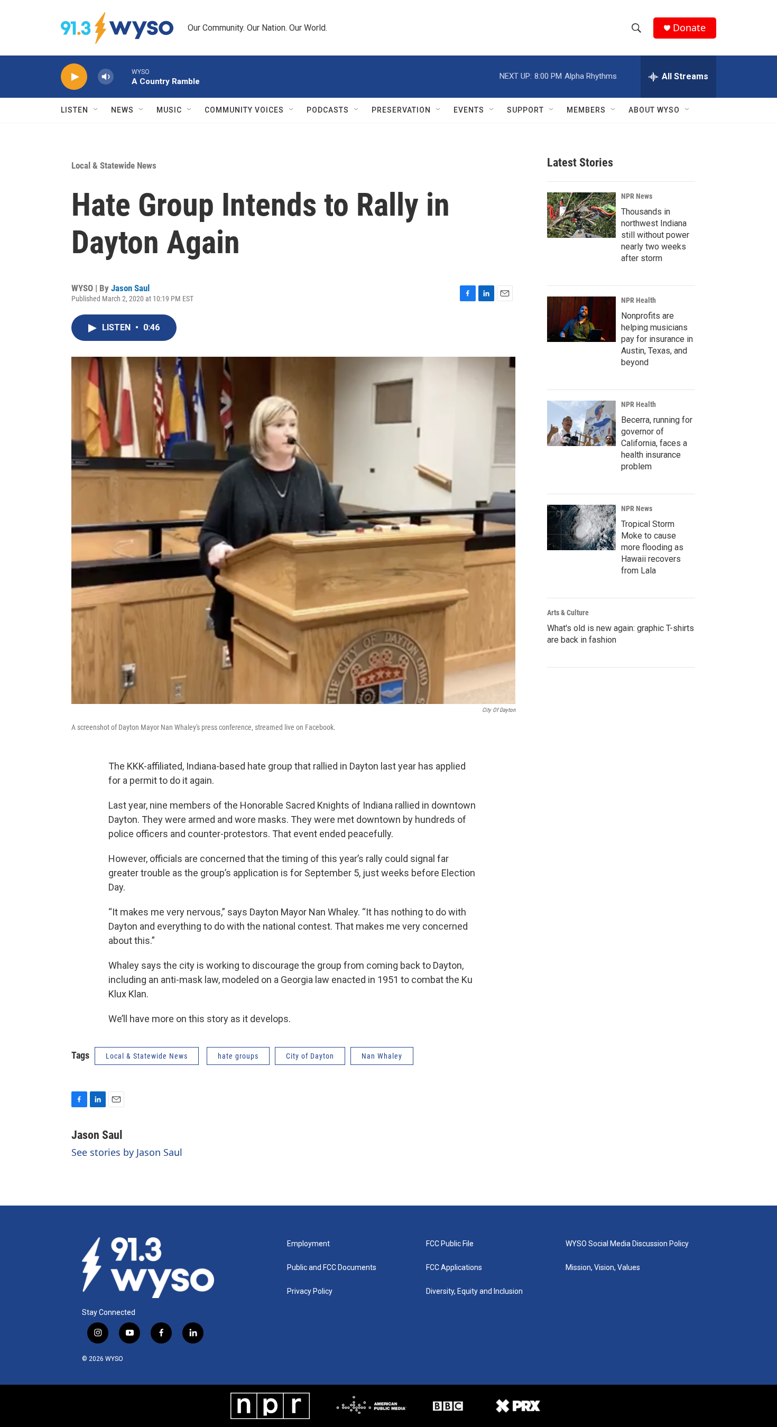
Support (525, 110)
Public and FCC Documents (331, 1268)
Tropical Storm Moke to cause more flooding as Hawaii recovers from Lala (652, 547)
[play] (74, 77)
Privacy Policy (309, 1291)
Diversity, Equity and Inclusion (474, 1291)
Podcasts (328, 110)
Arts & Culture (568, 612)
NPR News (636, 196)
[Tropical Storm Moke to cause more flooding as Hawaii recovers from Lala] (581, 527)
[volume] (106, 77)
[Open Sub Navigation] (96, 110)
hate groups (238, 1056)
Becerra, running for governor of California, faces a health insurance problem (656, 443)
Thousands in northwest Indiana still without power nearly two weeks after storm (655, 235)
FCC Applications (454, 1268)
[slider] (122, 76)
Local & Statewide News (113, 165)
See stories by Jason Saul (126, 1152)
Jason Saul (130, 288)
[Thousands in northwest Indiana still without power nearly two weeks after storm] (581, 215)
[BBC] (448, 1406)
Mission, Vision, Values (603, 1268)
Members (586, 110)
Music (169, 110)
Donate (689, 27)
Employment (308, 1244)
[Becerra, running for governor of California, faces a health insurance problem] (581, 423)
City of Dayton (310, 1056)
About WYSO (654, 110)
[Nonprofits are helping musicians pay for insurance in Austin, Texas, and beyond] (581, 319)
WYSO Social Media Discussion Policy (627, 1244)
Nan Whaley (382, 1056)
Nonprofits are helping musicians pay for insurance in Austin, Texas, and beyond (657, 339)
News (122, 110)
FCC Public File (450, 1244)
